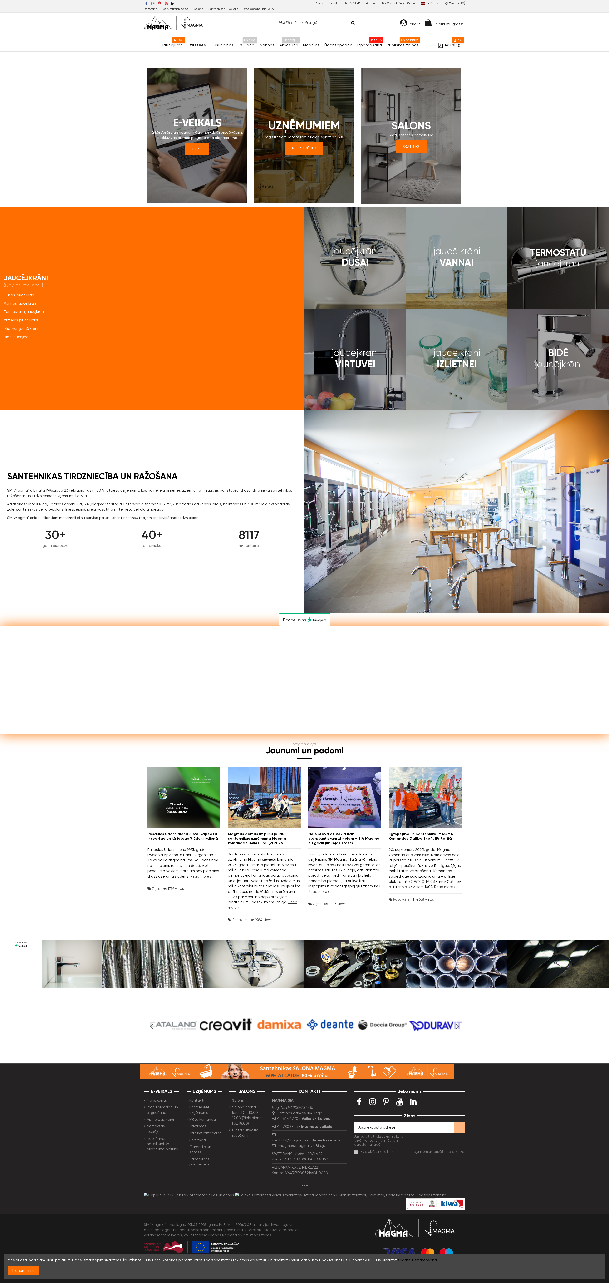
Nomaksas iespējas (156, 1129)
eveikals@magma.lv (289, 1140)
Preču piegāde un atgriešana (162, 1110)
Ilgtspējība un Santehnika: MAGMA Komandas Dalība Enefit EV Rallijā (421, 836)
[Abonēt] (459, 1127)
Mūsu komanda (202, 1119)
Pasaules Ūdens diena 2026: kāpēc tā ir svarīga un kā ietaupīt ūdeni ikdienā (182, 836)
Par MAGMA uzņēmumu (361, 3)
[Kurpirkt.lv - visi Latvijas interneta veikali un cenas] (189, 1195)
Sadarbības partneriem (199, 1161)
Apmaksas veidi (160, 1119)
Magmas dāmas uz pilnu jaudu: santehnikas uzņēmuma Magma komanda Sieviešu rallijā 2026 (257, 838)
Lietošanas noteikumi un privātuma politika (162, 1143)
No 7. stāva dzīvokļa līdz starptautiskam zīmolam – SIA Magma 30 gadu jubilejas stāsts (343, 838)
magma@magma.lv (295, 1145)
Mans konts (157, 1100)
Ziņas (156, 889)
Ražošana (151, 8)
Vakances (197, 1126)
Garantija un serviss (200, 1149)
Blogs (320, 3)
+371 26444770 (285, 1118)
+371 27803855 (285, 1126)
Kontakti (334, 3)
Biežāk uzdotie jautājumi (399, 3)
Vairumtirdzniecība (176, 8)
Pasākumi (240, 920)
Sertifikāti (197, 1140)
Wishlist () (456, 3)
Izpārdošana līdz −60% (258, 8)
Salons (199, 8)
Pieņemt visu (23, 1270)
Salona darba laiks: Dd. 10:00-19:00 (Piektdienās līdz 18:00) (248, 1115)
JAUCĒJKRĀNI (26, 281)
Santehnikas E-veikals (223, 8)
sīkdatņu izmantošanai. (418, 1260)
